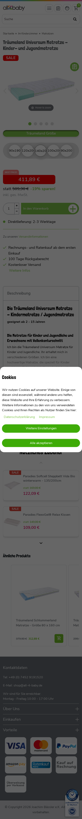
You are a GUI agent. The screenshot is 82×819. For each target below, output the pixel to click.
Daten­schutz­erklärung (20, 417)
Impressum (47, 417)
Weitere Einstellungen (41, 428)
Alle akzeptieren (41, 443)
